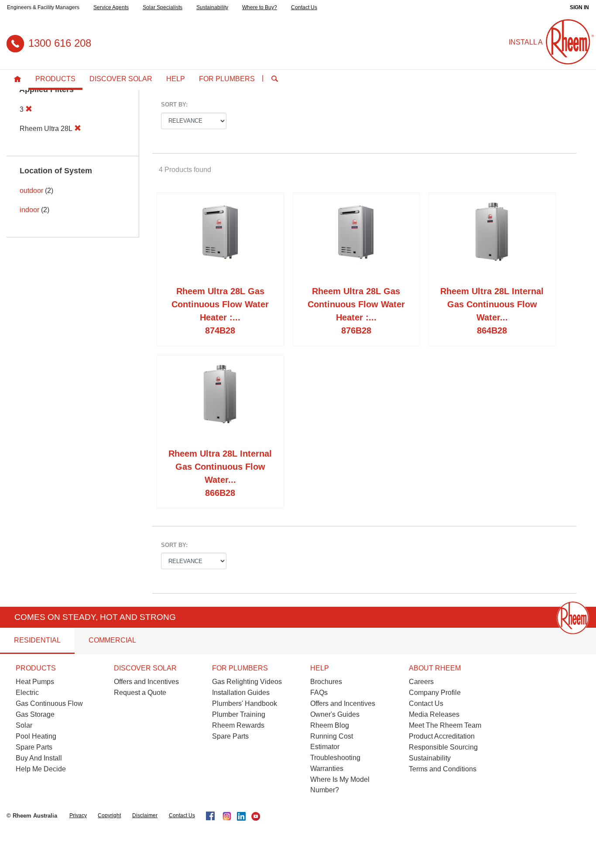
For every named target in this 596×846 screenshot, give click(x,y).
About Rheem (435, 668)
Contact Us (304, 7)
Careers (421, 681)
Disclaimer (145, 815)
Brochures (326, 681)
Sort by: (174, 104)
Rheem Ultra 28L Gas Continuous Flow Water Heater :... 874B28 (220, 310)
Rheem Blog (329, 725)
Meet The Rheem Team (445, 725)
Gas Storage (35, 714)
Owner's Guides (335, 714)
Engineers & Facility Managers (43, 7)
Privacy (78, 815)
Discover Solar (120, 79)
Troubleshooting (335, 757)
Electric (27, 692)
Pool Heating (36, 736)
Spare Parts (34, 747)
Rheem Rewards (238, 725)
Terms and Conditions (442, 769)
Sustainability (212, 7)
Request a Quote (140, 692)
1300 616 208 (59, 43)
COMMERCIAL (112, 640)
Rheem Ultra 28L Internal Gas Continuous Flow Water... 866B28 (220, 473)
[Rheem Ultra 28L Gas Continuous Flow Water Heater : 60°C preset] (220, 241)
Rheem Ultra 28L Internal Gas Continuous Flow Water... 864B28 (492, 310)
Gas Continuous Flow (49, 703)
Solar (24, 725)
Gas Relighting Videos (247, 681)
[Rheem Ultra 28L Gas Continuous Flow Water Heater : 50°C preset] (356, 241)
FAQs (319, 692)
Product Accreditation (442, 736)
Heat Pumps (35, 681)
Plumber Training (238, 714)
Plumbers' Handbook (244, 703)
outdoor (31, 190)
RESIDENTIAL (37, 640)
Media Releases (434, 714)
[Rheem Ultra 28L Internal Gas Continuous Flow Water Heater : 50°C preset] (220, 403)
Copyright (109, 815)
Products (55, 79)
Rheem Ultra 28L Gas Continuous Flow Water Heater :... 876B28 (356, 310)
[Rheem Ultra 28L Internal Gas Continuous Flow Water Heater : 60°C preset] (492, 241)
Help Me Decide (41, 769)
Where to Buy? (259, 7)
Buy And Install (39, 758)
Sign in (579, 7)
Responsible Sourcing (443, 747)
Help (175, 79)
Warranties (326, 768)
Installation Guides (241, 692)
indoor (29, 209)
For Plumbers (227, 79)
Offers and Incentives (146, 681)
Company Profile (435, 692)
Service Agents (111, 7)
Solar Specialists (162, 7)
